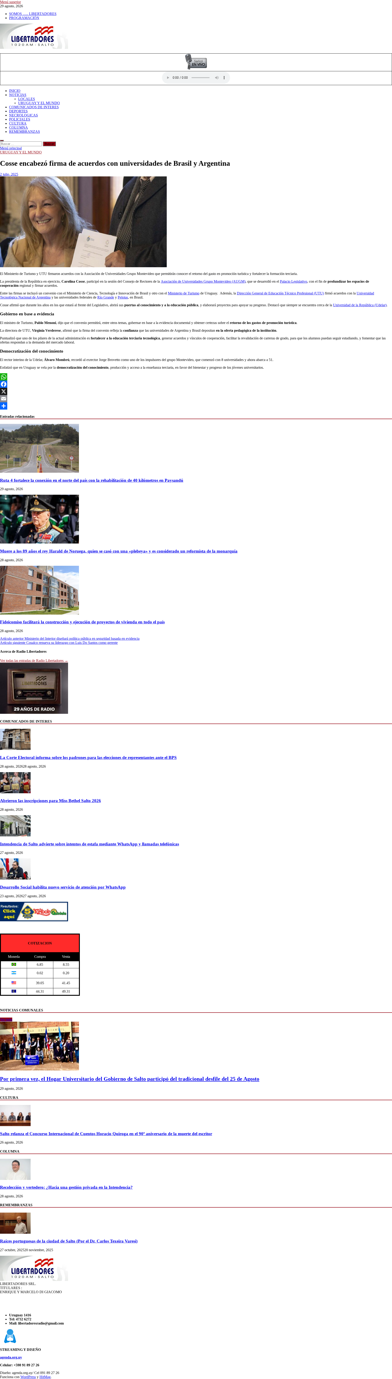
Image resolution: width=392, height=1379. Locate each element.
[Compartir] (196, 406)
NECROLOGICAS (23, 115)
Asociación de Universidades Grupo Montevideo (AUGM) (203, 281)
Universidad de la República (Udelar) (360, 305)
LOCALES (26, 99)
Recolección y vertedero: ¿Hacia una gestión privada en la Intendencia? (66, 1187)
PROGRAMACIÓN (24, 18)
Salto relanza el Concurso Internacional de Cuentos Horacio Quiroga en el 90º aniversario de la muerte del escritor (106, 1133)
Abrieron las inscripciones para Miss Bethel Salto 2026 (50, 800)
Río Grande (105, 297)
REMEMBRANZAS (24, 131)
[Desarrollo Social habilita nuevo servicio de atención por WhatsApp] (15, 878)
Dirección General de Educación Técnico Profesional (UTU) (280, 293)
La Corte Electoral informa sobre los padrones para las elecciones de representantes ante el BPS (88, 757)
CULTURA (18, 123)
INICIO (14, 91)
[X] (196, 391)
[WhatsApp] (196, 377)
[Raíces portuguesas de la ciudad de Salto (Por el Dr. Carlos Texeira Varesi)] (15, 1232)
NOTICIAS (17, 95)
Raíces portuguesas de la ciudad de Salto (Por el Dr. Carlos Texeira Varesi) (68, 1241)
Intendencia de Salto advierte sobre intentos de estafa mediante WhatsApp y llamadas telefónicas (89, 844)
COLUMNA (18, 127)
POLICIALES (19, 119)
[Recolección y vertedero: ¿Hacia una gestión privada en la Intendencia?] (15, 1179)
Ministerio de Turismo (183, 293)
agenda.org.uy (11, 1357)
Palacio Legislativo (293, 281)
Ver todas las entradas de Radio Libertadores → (34, 660)
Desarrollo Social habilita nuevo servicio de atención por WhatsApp (63, 887)
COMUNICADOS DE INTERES (34, 107)
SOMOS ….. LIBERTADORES (32, 14)
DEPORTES (18, 111)
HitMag (45, 1377)
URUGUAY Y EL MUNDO (39, 103)
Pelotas (123, 297)
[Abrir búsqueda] (2, 140)
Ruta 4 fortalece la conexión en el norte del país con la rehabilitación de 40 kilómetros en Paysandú (91, 480)
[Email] (196, 398)
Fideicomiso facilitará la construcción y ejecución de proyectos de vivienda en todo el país (82, 622)
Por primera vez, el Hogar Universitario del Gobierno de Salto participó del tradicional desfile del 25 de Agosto (129, 1079)
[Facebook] (196, 384)
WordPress (28, 1377)
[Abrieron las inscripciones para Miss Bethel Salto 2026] (15, 792)
